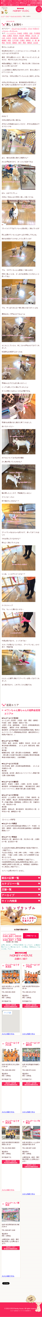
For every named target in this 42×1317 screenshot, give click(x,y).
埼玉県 (21, 36)
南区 (4, 36)
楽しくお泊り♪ (14, 24)
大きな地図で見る (8, 1034)
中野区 (25, 33)
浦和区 (28, 40)
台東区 (9, 36)
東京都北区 (34, 38)
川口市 (33, 36)
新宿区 (20, 38)
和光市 (15, 36)
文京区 (14, 38)
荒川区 (8, 43)
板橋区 (4, 40)
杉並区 (26, 38)
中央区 (19, 33)
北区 (30, 33)
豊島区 (29, 43)
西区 (24, 43)
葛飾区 (14, 43)
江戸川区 (15, 40)
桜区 (9, 40)
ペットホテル (11, 33)
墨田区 (27, 36)
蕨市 (20, 43)
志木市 (8, 38)
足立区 (35, 43)
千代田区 (37, 33)
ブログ (7, 16)
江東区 (22, 40)
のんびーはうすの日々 (16, 16)
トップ (2, 16)
